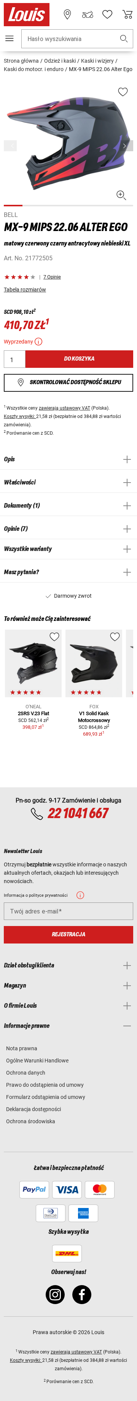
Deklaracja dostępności (33, 1109)
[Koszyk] (127, 14)
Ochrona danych (25, 1073)
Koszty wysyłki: (20, 416)
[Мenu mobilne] (9, 38)
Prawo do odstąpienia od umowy (45, 1085)
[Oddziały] (67, 14)
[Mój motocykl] (87, 14)
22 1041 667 (78, 814)
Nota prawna (21, 1048)
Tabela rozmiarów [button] (25, 290)
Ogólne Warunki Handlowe (37, 1060)
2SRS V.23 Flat (33, 713)
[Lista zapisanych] (107, 14)
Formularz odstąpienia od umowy (45, 1097)
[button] (124, 39)
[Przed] (126, 145)
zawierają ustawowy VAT (64, 408)
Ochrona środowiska (30, 1121)
